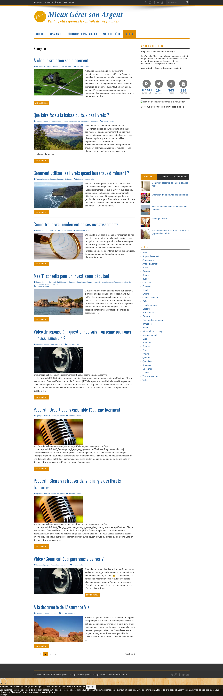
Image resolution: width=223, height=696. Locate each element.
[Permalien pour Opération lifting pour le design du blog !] (145, 202)
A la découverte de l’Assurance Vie (61, 607)
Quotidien (124, 282)
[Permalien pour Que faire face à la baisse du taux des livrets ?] (58, 149)
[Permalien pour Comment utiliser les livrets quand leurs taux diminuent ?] (58, 207)
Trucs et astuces (51, 284)
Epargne (39, 66)
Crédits (146, 294)
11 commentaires (79, 565)
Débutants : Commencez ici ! (83, 34)
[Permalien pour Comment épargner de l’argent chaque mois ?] (145, 190)
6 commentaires (75, 416)
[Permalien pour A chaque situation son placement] (58, 95)
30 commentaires (42, 286)
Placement (48, 66)
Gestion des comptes (153, 320)
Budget (45, 282)
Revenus (147, 365)
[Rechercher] (187, 2)
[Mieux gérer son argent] (78, 22)
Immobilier (73, 121)
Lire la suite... (41, 103)
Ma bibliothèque (112, 34)
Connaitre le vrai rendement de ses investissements (76, 224)
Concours (147, 286)
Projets (61, 66)
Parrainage (55, 34)
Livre (145, 339)
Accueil (40, 34)
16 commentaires (68, 613)
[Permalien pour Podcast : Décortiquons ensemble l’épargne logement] (58, 444)
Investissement (83, 121)
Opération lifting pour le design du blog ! (171, 195)
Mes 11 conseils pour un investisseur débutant (71, 276)
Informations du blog (152, 331)
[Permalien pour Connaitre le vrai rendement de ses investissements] (58, 259)
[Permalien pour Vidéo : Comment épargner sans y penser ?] (58, 593)
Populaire (148, 176)
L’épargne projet (159, 218)
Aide (145, 252)
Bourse (45, 121)
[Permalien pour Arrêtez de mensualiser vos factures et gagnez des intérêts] (145, 238)
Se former (68, 66)
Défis (145, 301)
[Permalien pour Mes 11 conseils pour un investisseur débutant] (58, 314)
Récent (165, 176)
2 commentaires (83, 66)
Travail (41, 284)
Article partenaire (151, 264)
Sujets (129, 34)
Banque (39, 121)
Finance (90, 282)
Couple (146, 290)
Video (61, 344)
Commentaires (181, 176)
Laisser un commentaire (85, 179)
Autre (145, 267)
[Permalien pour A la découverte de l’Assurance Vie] (58, 641)
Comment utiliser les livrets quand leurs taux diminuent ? (81, 173)
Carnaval (52, 282)
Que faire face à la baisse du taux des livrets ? (71, 115)
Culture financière (151, 297)
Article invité (148, 260)
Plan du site (69, 2)
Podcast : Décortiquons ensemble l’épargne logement (77, 409)
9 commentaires (75, 493)
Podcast (47, 416)
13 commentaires (82, 230)
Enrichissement (55, 121)
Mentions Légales (53, 2)
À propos (38, 2)
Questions (54, 344)
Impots (60, 230)
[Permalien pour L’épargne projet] (145, 226)
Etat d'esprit (81, 282)
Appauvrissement (42, 179)
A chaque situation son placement (61, 60)
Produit (55, 66)
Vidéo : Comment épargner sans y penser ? (69, 558)
